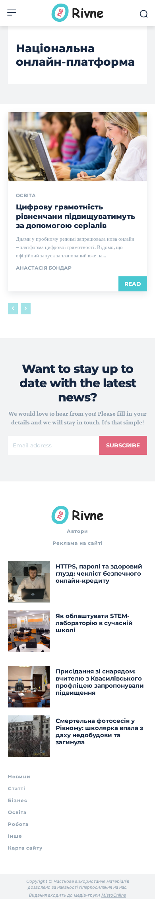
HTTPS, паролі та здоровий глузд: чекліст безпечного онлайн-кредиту (99, 573)
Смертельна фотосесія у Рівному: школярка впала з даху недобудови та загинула (99, 731)
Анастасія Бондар (44, 268)
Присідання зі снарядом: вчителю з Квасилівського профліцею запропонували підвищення (100, 681)
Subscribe (123, 445)
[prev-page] (13, 308)
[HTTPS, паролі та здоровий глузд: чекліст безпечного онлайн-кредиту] (29, 582)
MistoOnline (113, 895)
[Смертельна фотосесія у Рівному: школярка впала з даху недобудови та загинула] (29, 736)
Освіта (26, 195)
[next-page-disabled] (26, 308)
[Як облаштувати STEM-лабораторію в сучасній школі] (29, 631)
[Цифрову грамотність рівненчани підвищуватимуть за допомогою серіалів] (77, 146)
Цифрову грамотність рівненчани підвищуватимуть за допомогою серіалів (75, 216)
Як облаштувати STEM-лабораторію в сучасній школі (94, 623)
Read (132, 283)
